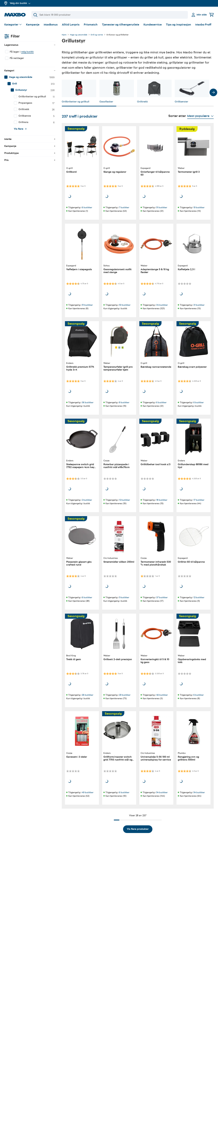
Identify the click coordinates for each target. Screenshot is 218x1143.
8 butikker (124, 402)
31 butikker (198, 304)
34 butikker (162, 304)
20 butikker (124, 694)
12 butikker (124, 499)
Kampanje (32, 25)
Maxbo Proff (203, 25)
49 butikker (87, 792)
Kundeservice (152, 25)
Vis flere (18, 129)
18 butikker (161, 499)
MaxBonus (51, 25)
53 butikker (124, 304)
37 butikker (162, 597)
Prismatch (91, 25)
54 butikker (162, 792)
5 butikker (124, 597)
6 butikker (87, 207)
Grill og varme (97, 35)
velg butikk (27, 52)
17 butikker (198, 499)
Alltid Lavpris (70, 25)
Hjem (64, 35)
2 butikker (87, 499)
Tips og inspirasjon (178, 25)
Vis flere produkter (138, 829)
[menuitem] (29, 77)
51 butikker (161, 207)
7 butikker (124, 207)
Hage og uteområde (78, 35)
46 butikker (162, 694)
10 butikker (198, 207)
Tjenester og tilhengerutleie (120, 25)
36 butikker (87, 402)
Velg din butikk (18, 3)
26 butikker (87, 694)
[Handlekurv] (211, 15)
